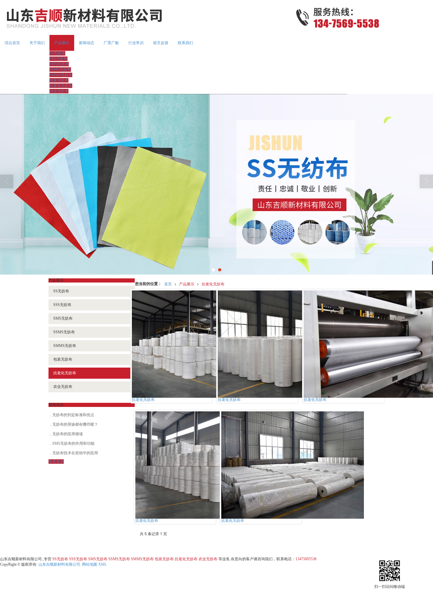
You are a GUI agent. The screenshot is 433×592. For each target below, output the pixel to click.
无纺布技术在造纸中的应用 (75, 453)
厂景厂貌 (111, 43)
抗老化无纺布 (60, 85)
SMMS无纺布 (60, 75)
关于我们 (37, 43)
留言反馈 (160, 43)
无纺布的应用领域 (67, 434)
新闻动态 (86, 43)
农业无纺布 (58, 91)
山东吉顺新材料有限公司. (59, 564)
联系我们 (185, 43)
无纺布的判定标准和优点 (73, 415)
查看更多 (56, 461)
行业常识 (136, 43)
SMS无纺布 (59, 64)
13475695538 (305, 559)
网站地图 (89, 564)
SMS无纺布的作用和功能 (73, 443)
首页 (168, 283)
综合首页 (12, 43)
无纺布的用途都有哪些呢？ (75, 424)
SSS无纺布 (58, 59)
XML (102, 564)
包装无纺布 (58, 80)
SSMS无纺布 (60, 69)
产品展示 (61, 43)
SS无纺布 (57, 53)
